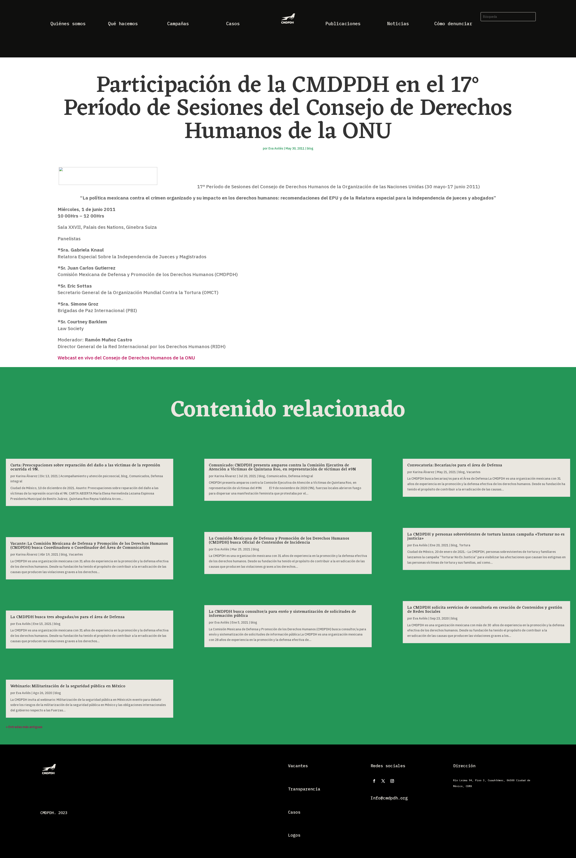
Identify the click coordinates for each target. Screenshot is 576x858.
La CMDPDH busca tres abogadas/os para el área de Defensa (67, 617)
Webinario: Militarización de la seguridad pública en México (67, 686)
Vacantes (76, 554)
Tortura (464, 545)
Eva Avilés (275, 148)
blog (310, 148)
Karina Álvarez (27, 476)
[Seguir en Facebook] (374, 781)
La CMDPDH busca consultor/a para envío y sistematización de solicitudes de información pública (282, 613)
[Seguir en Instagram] (392, 781)
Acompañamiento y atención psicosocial (89, 476)
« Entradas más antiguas (24, 727)
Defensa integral (300, 476)
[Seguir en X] (383, 781)
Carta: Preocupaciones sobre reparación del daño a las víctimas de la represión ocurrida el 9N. (85, 467)
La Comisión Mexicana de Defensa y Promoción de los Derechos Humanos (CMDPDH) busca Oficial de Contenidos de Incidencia (279, 540)
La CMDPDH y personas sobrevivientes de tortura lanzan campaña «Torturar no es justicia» (486, 536)
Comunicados (139, 476)
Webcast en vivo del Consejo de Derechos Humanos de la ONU (126, 357)
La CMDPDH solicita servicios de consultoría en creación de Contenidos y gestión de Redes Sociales (484, 609)
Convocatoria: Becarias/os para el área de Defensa (454, 465)
